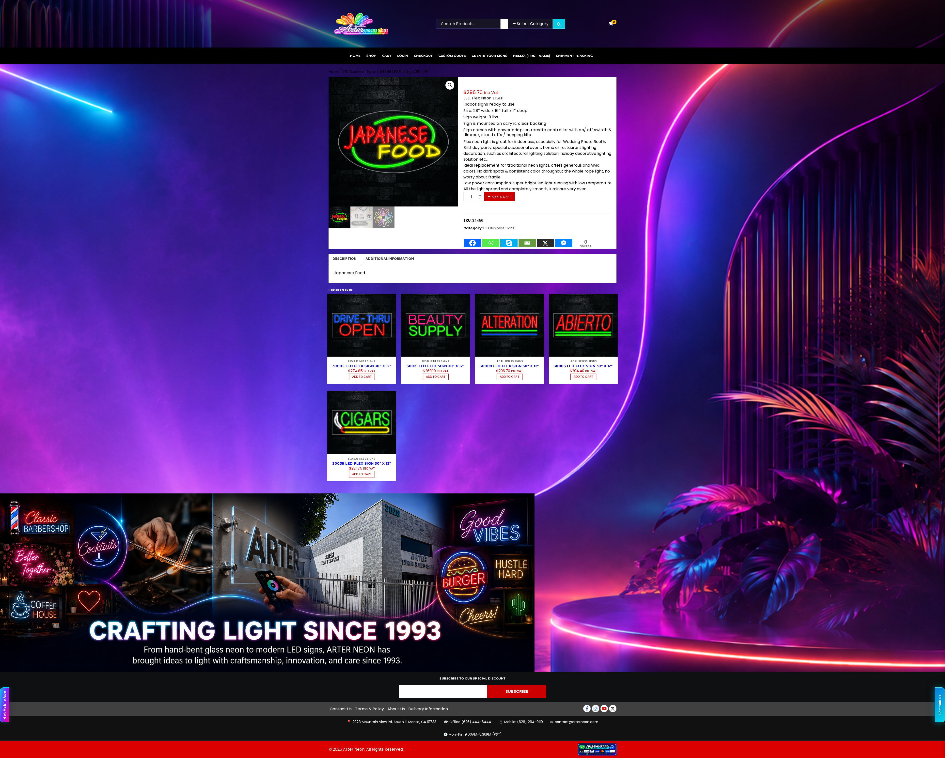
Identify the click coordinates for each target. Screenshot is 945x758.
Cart (386, 56)
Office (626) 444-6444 (470, 721)
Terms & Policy (369, 709)
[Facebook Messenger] (563, 240)
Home (355, 56)
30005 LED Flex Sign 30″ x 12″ (361, 366)
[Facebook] (472, 240)
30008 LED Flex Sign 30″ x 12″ (509, 366)
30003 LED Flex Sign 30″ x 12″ (583, 366)
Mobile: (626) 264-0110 (523, 721)
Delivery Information (428, 709)
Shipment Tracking (574, 56)
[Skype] (509, 240)
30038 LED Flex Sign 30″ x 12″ (361, 463)
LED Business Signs (359, 71)
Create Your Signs (489, 56)
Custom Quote (452, 56)
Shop (371, 56)
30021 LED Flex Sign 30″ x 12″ (435, 366)
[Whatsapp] (490, 240)
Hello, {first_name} (531, 56)
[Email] (527, 240)
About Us (396, 709)
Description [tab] (344, 258)
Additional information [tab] (389, 258)
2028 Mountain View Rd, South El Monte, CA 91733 (394, 721)
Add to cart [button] (362, 377)
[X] (545, 240)
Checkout (423, 56)
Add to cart (501, 197)
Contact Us (341, 709)
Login (402, 56)
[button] (449, 85)
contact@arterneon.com (576, 721)
